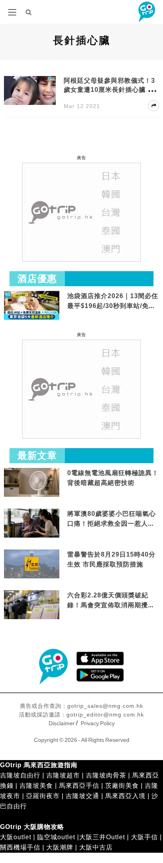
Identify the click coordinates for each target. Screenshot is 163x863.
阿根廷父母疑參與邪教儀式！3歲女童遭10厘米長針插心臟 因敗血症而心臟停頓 (109, 89)
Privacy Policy (98, 723)
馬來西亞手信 (79, 785)
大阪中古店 (96, 847)
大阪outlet (15, 837)
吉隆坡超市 (63, 775)
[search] (29, 12)
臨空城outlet (56, 837)
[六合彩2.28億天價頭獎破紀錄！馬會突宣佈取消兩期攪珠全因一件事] (31, 605)
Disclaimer (62, 723)
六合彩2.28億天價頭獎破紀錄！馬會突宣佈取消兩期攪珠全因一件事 (111, 605)
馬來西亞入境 (125, 796)
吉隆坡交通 (82, 796)
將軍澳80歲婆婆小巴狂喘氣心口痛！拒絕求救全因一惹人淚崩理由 (111, 523)
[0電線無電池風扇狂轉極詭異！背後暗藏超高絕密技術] (31, 482)
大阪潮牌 (59, 847)
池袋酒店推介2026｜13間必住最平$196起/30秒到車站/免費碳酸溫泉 (112, 306)
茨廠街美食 (122, 785)
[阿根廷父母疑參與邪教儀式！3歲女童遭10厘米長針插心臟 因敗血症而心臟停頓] (30, 90)
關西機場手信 (20, 847)
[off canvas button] (12, 12)
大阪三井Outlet (102, 837)
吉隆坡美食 (36, 785)
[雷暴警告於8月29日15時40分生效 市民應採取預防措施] (31, 563)
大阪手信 (144, 837)
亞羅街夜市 (43, 796)
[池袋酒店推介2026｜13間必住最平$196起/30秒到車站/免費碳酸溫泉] (31, 305)
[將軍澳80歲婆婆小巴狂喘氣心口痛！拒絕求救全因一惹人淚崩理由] (31, 523)
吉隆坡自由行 (20, 775)
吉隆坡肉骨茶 (106, 775)
